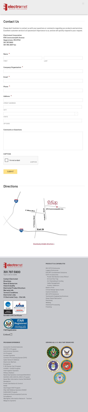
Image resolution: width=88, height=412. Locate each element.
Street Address (10, 103)
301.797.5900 (11, 272)
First (5, 61)
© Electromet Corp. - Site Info (14, 297)
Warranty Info (8, 290)
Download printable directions (43, 244)
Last (46, 61)
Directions (7, 281)
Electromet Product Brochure (14, 288)
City (5, 110)
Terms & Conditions (10, 292)
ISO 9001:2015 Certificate (12, 315)
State (6, 116)
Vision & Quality (9, 286)
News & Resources (10, 283)
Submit (10, 171)
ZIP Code (7, 123)
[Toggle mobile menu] (83, 3)
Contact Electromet (10, 279)
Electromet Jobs (9, 295)
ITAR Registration (9, 330)
